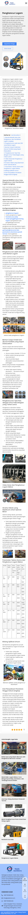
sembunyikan (16, 135)
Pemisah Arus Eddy (8, 839)
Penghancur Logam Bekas (10, 858)
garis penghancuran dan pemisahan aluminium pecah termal (12, 232)
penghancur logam (12, 213)
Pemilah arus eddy (12, 217)
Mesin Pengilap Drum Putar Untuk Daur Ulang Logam (14, 820)
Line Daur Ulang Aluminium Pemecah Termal (13, 800)
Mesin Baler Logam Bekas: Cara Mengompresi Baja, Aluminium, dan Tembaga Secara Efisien (13, 778)
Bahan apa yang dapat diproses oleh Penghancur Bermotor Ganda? (13, 757)
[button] (26, 3)
